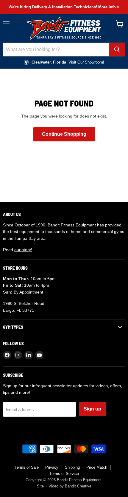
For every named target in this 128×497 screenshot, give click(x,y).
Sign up (92, 408)
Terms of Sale (27, 467)
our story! (23, 249)
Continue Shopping (64, 134)
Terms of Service (64, 473)
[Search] (117, 49)
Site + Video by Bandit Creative (64, 486)
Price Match (96, 467)
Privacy (51, 467)
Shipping (72, 467)
